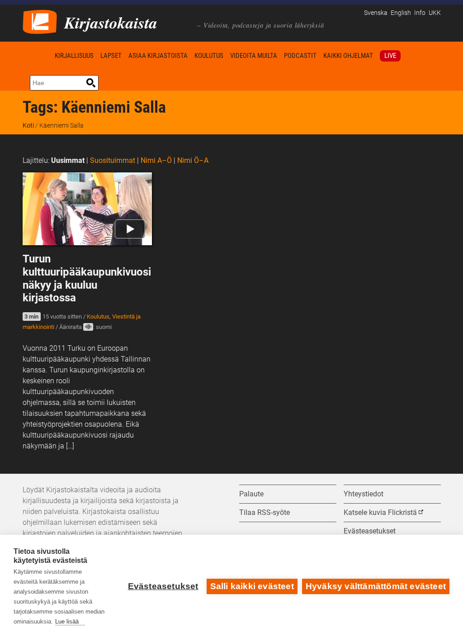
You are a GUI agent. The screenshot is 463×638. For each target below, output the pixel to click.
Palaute (251, 494)
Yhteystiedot (363, 494)
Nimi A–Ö (156, 160)
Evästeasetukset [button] (370, 531)
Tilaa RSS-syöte (264, 512)
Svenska (375, 13)
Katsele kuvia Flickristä (380, 512)
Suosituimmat (112, 160)
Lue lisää (67, 621)
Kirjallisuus (74, 56)
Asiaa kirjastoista (158, 56)
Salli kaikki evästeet (252, 586)
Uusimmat (68, 160)
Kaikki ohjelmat (348, 56)
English (401, 13)
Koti (37, 55)
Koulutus (208, 56)
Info (419, 13)
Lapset (111, 56)
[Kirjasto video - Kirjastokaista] (40, 21)
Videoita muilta (253, 56)
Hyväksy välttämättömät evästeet (376, 586)
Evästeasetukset (163, 586)
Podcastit (300, 56)
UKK (435, 13)
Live (390, 56)
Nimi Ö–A (192, 160)
